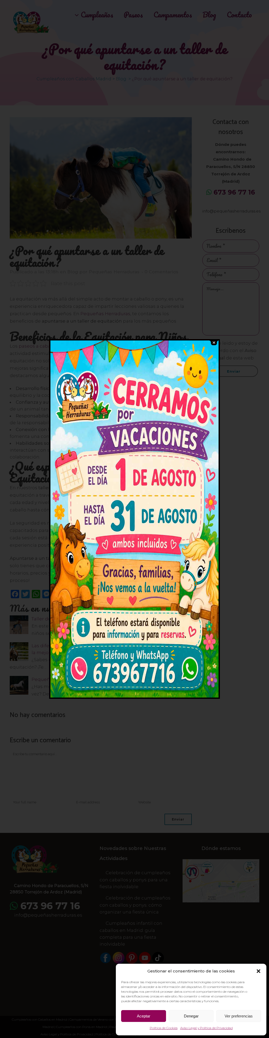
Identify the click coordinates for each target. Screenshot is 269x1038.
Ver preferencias (239, 1016)
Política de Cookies (164, 1028)
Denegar (191, 1016)
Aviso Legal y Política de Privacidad (206, 1028)
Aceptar (143, 1016)
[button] (258, 971)
